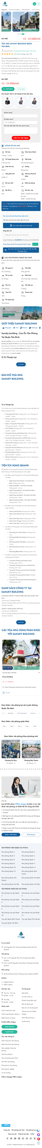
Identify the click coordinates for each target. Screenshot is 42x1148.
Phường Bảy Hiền (19, 51)
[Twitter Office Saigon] (11, 1138)
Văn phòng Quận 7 (28, 859)
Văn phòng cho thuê (17, 1130)
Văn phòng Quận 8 (8, 863)
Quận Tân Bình (31, 51)
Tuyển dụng (26, 1021)
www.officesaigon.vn (29, 1144)
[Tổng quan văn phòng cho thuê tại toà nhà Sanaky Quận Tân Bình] (25, 22)
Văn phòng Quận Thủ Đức (31, 884)
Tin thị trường (6, 1073)
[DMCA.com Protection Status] (5, 1125)
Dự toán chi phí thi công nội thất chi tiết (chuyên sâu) (22, 250)
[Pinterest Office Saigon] (23, 1138)
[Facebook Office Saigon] (7, 1138)
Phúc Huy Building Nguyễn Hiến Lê (14, 677)
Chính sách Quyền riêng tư (10, 1014)
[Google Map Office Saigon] (34, 1138)
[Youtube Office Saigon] (15, 1138)
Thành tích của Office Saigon (29, 1012)
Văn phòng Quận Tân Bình (31, 878)
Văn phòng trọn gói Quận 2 (31, 894)
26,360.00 (18, 240)
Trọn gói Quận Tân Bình (9, 923)
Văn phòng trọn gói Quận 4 (31, 900)
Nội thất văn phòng (8, 1062)
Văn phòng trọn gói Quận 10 (10, 913)
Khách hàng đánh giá (29, 1000)
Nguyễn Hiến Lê (10, 687)
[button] (18, 34)
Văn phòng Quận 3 (8, 856)
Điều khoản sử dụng (8, 1018)
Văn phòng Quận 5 (8, 859)
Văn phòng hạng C (27, 163)
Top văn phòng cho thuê (9, 1058)
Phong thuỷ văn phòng (9, 1065)
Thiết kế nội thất (23, 1134)
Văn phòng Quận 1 (8, 852)
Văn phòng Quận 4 (28, 856)
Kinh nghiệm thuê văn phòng (8, 1049)
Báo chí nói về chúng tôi (30, 1008)
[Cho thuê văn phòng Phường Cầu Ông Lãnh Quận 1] (31, 752)
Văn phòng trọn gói (32, 1130)
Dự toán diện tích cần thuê (22, 225)
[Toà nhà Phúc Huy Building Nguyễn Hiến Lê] (21, 655)
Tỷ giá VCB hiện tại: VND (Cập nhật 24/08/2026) (21, 240)
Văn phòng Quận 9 (28, 863)
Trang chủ (7, 1130)
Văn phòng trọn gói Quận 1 (10, 894)
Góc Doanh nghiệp (7, 1069)
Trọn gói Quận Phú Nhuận (31, 919)
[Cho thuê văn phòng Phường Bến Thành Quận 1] (10, 752)
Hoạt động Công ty (28, 1018)
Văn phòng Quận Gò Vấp (10, 884)
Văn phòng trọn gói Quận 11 (31, 913)
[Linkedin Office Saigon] (19, 1138)
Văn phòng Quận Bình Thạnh (29, 872)
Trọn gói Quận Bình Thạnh (10, 919)
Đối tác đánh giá (27, 1004)
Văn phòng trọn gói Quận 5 (10, 907)
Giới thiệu (25, 993)
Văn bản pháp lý (7, 1054)
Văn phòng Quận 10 (8, 867)
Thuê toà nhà (12, 1134)
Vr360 (32, 1134)
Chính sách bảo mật (8, 1010)
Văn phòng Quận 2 (28, 852)
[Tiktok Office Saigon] (30, 1138)
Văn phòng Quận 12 (8, 871)
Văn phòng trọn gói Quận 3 (10, 900)
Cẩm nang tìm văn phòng (10, 1041)
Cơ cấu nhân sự (27, 997)
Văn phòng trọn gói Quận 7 (31, 907)
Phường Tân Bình (20, 687)
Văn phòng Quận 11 (29, 867)
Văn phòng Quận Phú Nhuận (9, 879)
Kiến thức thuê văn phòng (10, 1044)
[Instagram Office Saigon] (26, 1138)
